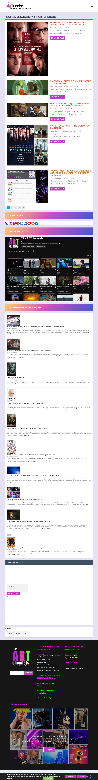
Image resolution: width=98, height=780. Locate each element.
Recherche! (13, 593)
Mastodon (42, 693)
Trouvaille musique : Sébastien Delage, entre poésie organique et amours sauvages (34, 475)
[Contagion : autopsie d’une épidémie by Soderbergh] (27, 87)
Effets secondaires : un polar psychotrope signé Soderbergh (68, 23)
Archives (8, 628)
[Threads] (18, 223)
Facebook (41, 683)
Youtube (41, 686)
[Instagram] (10, 223)
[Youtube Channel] (29, 223)
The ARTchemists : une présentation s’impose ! (49, 655)
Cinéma (76, 28)
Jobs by (9, 606)
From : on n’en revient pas (15, 377)
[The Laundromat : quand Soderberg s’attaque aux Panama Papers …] (27, 110)
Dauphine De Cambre (61, 131)
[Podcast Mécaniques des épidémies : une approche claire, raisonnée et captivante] (27, 186)
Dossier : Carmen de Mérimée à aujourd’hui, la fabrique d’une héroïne (29, 351)
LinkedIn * (41, 691)
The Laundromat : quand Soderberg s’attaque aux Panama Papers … (70, 104)
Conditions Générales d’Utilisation (48, 670)
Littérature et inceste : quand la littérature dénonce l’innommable (28, 521)
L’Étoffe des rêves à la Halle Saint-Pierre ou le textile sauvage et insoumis (31, 455)
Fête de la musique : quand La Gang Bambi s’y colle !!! (24, 499)
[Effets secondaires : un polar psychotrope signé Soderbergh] (27, 49)
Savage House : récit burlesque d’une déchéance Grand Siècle (27, 428)
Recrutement (41, 662)
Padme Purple (59, 178)
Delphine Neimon (60, 28)
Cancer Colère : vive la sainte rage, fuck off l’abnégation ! (25, 403)
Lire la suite (20, 357)
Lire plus (49, 750)
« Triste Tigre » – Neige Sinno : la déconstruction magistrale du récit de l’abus (32, 548)
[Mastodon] (21, 223)
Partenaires (41, 659)
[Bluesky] (36, 223)
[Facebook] (6, 223)
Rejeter (82, 776)
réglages (9, 778)
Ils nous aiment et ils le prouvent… (48, 665)
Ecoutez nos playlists (18, 231)
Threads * (41, 698)
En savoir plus (57, 38)
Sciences (74, 178)
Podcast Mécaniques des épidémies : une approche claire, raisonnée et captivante (70, 173)
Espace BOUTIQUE (71, 655)
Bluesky (48, 698)
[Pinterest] (14, 223)
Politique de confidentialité (46, 667)
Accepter (70, 776)
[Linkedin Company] (25, 223)
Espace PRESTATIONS (72, 658)
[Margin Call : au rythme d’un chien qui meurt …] (27, 145)
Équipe (49, 659)
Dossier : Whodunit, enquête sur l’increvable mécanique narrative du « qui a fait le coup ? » (37, 327)
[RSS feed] (33, 223)
